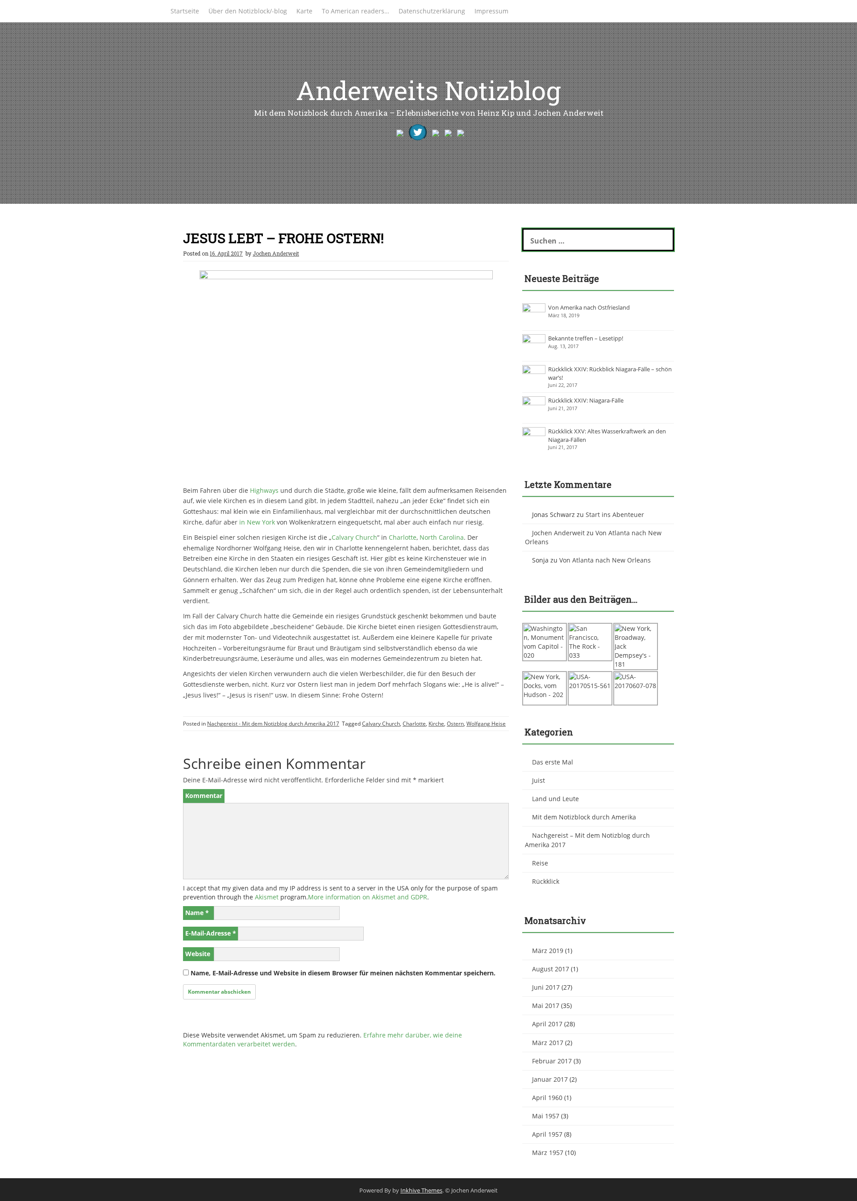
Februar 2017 (552, 1061)
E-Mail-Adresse (210, 933)
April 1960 (547, 1097)
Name (197, 912)
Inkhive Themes (421, 1190)
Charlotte (402, 537)
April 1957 (547, 1134)
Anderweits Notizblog (428, 90)
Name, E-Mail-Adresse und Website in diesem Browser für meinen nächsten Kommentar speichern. (343, 973)
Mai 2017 (545, 1005)
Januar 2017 (550, 1079)
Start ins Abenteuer (615, 514)
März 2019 (547, 950)
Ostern (455, 723)
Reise (540, 863)
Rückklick (545, 881)
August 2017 (550, 969)
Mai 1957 (545, 1116)
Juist (538, 780)
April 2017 (547, 1024)
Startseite (185, 11)
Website (197, 953)
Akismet (267, 897)
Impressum (491, 11)
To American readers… (355, 11)
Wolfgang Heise (486, 723)
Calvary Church (354, 537)
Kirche (436, 723)
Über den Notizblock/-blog (247, 11)
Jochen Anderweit (276, 253)
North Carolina (442, 537)
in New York (257, 522)
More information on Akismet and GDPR (367, 897)
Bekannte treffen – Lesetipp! (585, 338)
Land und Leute (555, 798)
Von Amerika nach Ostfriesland (589, 307)
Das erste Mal (552, 762)
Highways (264, 490)
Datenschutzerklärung (432, 11)
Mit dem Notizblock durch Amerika (584, 817)
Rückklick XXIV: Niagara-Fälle (586, 400)
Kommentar (203, 795)
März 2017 (547, 1042)
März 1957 (547, 1152)
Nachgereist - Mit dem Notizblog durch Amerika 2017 (273, 723)
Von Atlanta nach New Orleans (605, 560)
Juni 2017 (546, 987)
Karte (304, 11)
